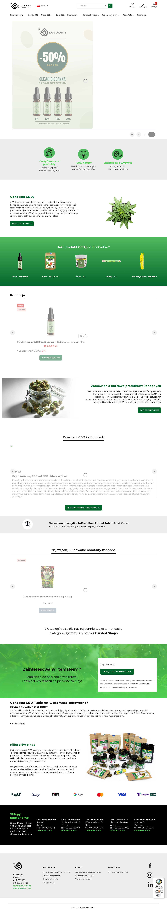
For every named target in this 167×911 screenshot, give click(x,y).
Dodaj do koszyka (50, 358)
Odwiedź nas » (44, 830)
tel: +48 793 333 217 (144, 828)
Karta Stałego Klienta (84, 876)
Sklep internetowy (82, 907)
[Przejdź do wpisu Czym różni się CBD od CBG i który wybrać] (83, 457)
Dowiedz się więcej (22, 224)
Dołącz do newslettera (117, 671)
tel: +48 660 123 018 (70, 828)
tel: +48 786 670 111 (46, 828)
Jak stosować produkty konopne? (57, 872)
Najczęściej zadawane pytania (88, 872)
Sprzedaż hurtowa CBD (118, 872)
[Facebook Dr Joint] (150, 868)
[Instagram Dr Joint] (149, 878)
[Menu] (163, 878)
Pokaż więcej (18, 723)
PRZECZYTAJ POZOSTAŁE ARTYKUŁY (83, 508)
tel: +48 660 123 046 (119, 828)
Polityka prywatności (51, 876)
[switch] (158, 895)
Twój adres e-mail (107, 664)
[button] (110, 6)
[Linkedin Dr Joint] (150, 887)
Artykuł (16, 472)
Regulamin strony (50, 879)
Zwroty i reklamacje (83, 879)
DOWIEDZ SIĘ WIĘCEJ (149, 410)
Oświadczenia (48, 883)
